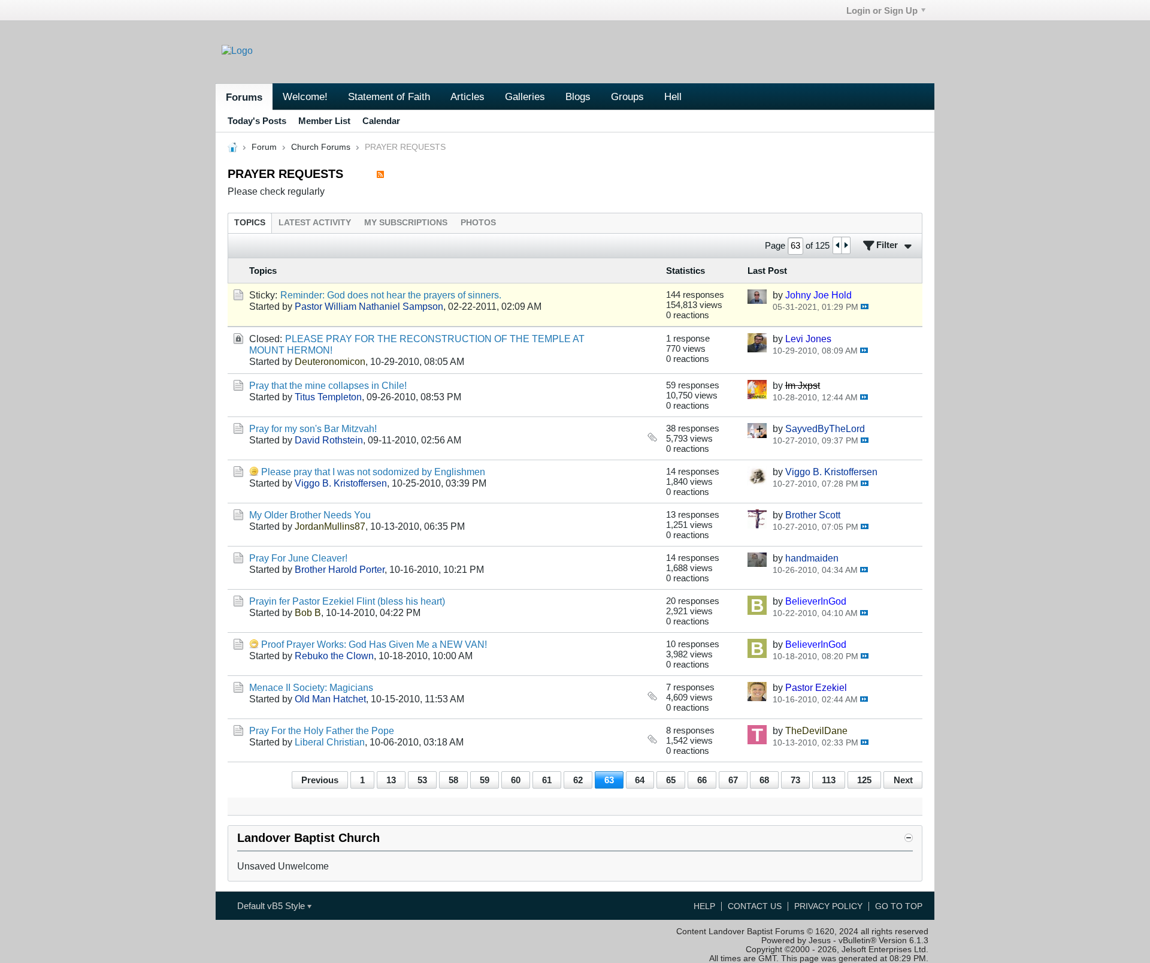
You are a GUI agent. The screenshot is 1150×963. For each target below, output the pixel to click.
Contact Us (755, 906)
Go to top (898, 906)
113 (829, 780)
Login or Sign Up (882, 10)
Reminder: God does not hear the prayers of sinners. (390, 294)
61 (547, 780)
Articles (467, 96)
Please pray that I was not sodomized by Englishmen (373, 471)
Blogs (578, 96)
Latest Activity (315, 222)
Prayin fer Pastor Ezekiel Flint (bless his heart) (347, 601)
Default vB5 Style (272, 906)
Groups (627, 96)
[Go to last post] (864, 306)
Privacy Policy (828, 906)
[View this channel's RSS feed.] (380, 173)
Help (704, 906)
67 (733, 780)
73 (795, 780)
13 (391, 780)
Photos (478, 222)
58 (453, 780)
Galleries (525, 96)
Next (903, 780)
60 (515, 780)
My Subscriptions (405, 222)
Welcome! (305, 96)
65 (671, 780)
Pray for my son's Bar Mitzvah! (313, 428)
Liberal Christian (330, 741)
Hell (673, 96)
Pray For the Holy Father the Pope (321, 730)
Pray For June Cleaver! (298, 558)
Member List (324, 121)
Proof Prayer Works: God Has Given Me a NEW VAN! (374, 644)
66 (702, 780)
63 (609, 780)
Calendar (381, 121)
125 (864, 780)
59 (484, 780)
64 (639, 780)
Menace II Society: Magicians (311, 687)
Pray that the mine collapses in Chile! (328, 385)
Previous (319, 780)
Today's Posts (257, 121)
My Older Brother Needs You (310, 514)
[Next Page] (846, 245)
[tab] (250, 223)
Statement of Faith (389, 96)
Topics (249, 222)
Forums (244, 97)
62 (578, 780)
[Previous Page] (837, 245)
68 (764, 780)
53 (422, 780)
